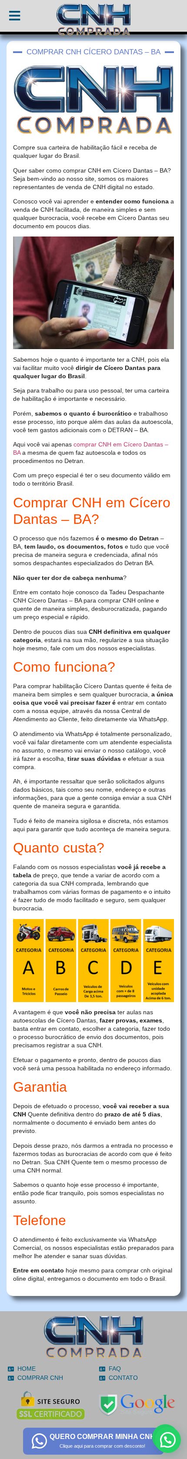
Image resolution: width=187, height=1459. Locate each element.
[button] (168, 1440)
